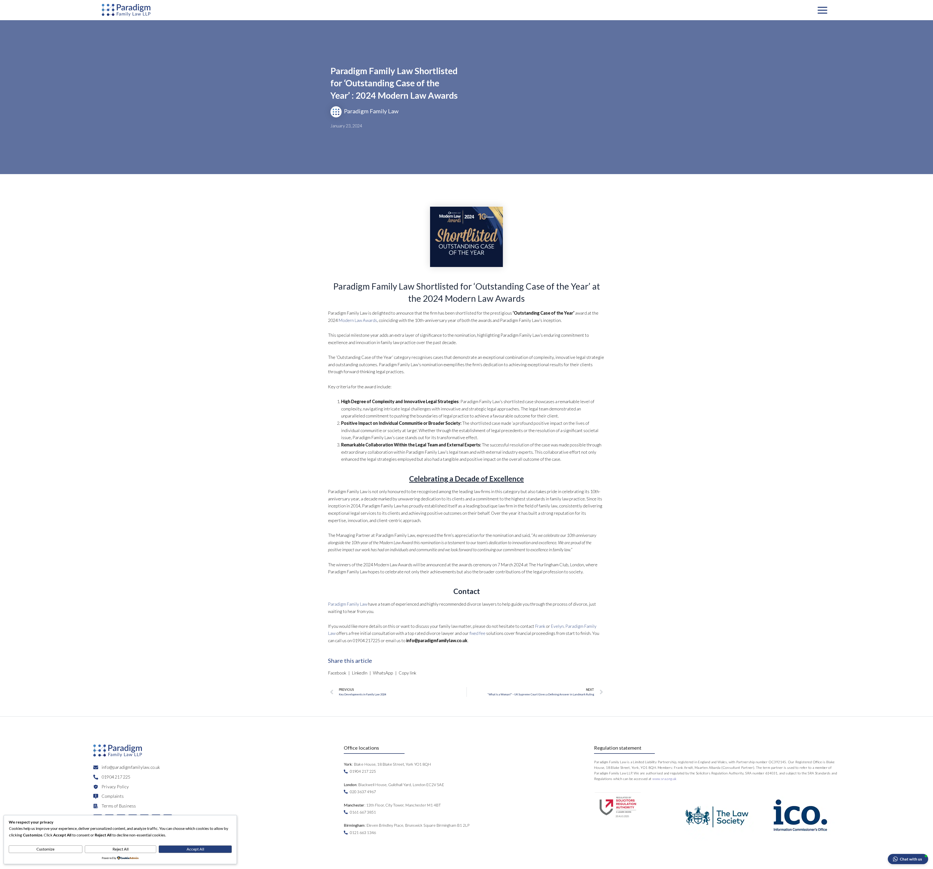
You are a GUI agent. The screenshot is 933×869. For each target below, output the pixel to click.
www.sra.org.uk (664, 779)
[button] (908, 859)
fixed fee (477, 633)
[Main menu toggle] (822, 10)
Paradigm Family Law (347, 604)
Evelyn (557, 626)
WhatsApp (383, 672)
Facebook (338, 672)
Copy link (406, 672)
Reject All (120, 849)
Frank (540, 626)
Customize (45, 849)
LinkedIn (359, 672)
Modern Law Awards (357, 320)
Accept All (195, 849)
